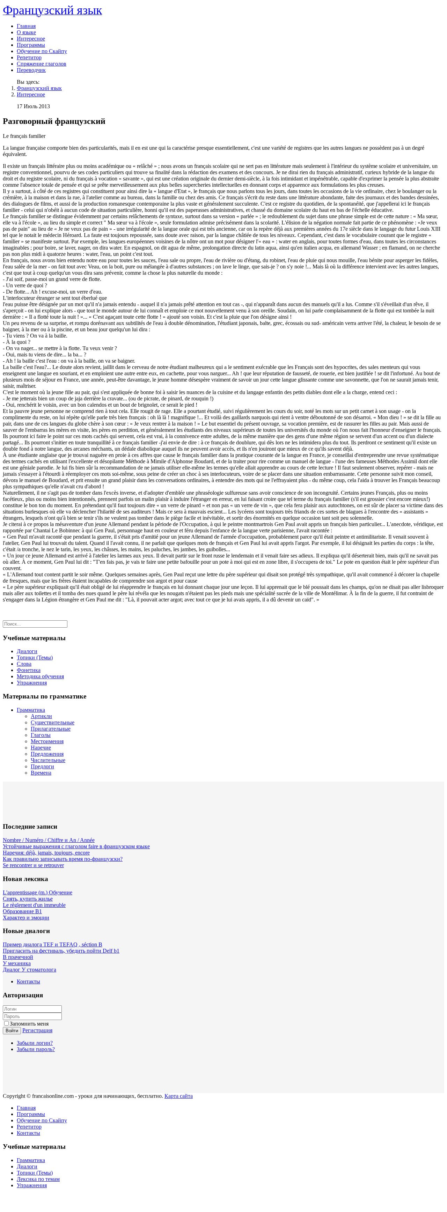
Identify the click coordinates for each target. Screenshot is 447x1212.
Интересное (31, 39)
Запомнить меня (29, 1024)
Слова (24, 664)
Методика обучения (40, 676)
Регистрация (37, 1030)
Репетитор (29, 57)
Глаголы (41, 735)
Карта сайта (178, 1096)
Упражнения (32, 683)
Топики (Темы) (35, 657)
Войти (12, 1030)
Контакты (28, 981)
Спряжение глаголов (41, 64)
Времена (41, 773)
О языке (26, 32)
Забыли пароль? (36, 1049)
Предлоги (42, 766)
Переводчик (31, 70)
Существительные (52, 722)
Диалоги (27, 651)
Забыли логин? (35, 1043)
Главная (26, 26)
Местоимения (47, 741)
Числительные (48, 760)
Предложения (47, 754)
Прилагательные (51, 729)
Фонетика (29, 670)
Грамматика (31, 710)
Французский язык (39, 88)
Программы (31, 45)
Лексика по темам (38, 1179)
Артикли (41, 716)
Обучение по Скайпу (42, 51)
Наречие (41, 748)
